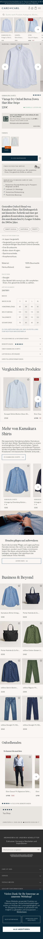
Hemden (13, 44)
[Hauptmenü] (39, 8)
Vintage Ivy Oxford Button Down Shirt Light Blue (6, 37)
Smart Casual (11, 229)
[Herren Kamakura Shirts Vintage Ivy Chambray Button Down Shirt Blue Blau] (16, 480)
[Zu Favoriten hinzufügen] (27, 380)
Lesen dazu (36, 126)
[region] (21, 816)
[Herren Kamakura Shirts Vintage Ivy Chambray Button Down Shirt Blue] (10, 597)
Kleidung (5, 44)
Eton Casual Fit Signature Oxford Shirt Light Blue (18, 791)
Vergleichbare (21, 369)
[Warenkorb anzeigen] (35, 8)
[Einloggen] (29, 8)
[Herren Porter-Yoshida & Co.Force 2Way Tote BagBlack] (10, 634)
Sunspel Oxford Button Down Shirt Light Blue (16, 414)
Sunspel (17, 35)
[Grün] (15, 142)
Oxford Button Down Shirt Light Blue (19, 37)
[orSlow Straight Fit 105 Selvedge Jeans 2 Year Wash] (10, 723)
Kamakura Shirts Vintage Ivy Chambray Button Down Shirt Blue (10, 613)
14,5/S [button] (7, 149)
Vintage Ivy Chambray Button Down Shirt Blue (14, 502)
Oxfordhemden (23, 44)
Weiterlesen (22, 912)
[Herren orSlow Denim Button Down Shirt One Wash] (10, 671)
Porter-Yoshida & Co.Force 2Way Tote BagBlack (10, 650)
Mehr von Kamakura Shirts (19, 431)
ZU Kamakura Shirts (12, 457)
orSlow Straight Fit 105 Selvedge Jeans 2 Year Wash (9, 725)
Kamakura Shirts (6, 35)
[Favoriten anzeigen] (32, 8)
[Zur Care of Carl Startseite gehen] (10, 8)
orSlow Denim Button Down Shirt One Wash (9, 688)
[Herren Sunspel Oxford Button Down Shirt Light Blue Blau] (20, 25)
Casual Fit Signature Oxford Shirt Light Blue (33, 37)
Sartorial (24, 229)
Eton (29, 35)
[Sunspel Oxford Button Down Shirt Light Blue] (16, 412)
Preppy (35, 229)
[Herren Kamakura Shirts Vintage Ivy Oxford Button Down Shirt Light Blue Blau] (6, 25)
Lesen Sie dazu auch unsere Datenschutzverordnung (21, 855)
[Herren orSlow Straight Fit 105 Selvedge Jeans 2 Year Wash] (10, 709)
